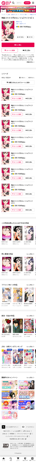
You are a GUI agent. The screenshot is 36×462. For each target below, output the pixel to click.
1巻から (23, 77)
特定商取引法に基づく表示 (18, 439)
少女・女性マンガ (21, 23)
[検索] (13, 3)
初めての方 (25, 460)
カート (18, 460)
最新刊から (31, 77)
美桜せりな (19, 21)
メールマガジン (30, 427)
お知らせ (4, 433)
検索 (11, 460)
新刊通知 (21, 37)
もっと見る (30, 254)
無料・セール (32, 460)
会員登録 (27, 3)
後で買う (30, 37)
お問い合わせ (26, 431)
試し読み (27, 50)
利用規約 (12, 433)
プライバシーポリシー (24, 434)
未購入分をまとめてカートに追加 (19, 82)
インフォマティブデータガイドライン (16, 436)
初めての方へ (7, 431)
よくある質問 (16, 431)
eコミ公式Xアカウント (11, 427)
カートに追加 (10, 50)
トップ (3, 460)
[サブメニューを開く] (33, 3)
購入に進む (18, 45)
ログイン (19, 3)
